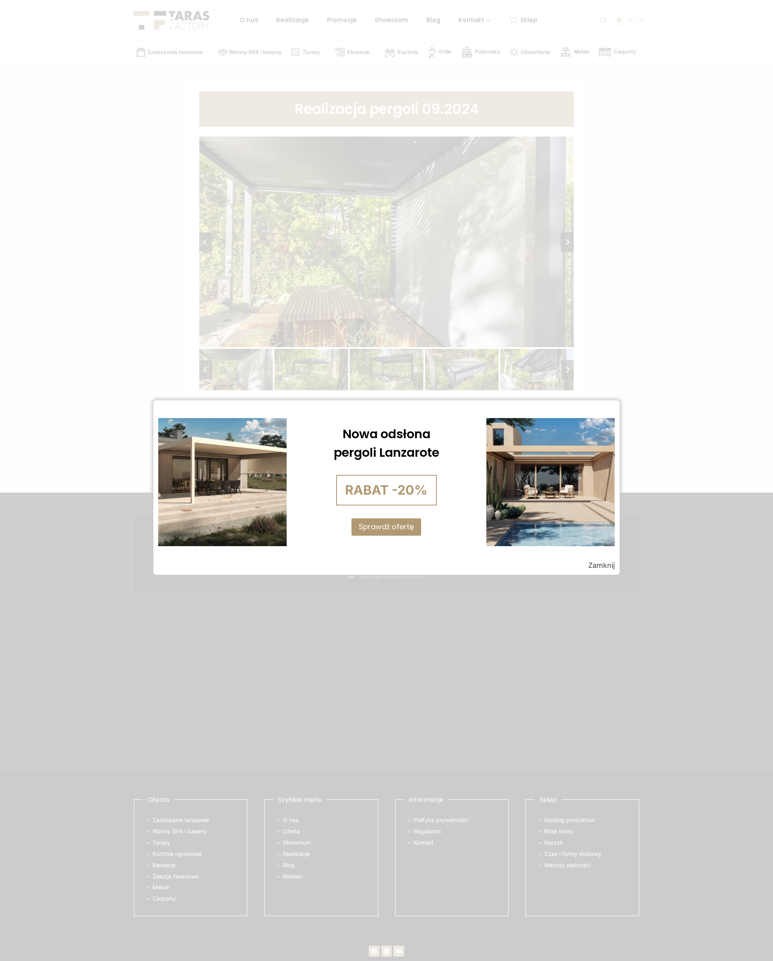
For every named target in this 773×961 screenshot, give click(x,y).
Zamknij (601, 565)
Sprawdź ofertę (386, 527)
